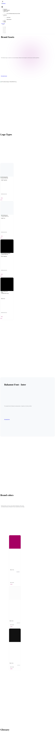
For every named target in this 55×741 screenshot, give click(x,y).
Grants (5, 21)
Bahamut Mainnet (9, 19)
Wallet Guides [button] (6, 11)
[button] (2, 7)
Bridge (5, 20)
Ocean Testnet (8, 17)
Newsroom (5, 9)
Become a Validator (7, 10)
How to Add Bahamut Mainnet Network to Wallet (13, 13)
